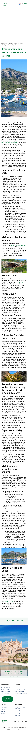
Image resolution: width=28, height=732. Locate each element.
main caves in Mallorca (18, 245)
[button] (10, 676)
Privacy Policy (14, 727)
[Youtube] (26, 721)
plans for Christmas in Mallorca (13, 141)
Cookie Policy (22, 727)
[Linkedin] (18, 721)
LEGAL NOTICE (6, 727)
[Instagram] (22, 721)
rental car (21, 282)
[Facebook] (15, 721)
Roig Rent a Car (8, 601)
